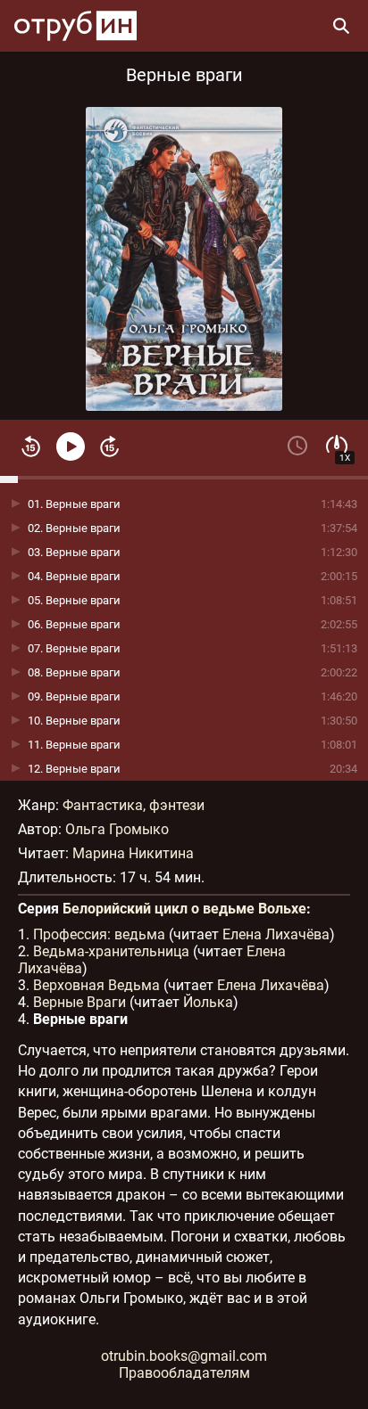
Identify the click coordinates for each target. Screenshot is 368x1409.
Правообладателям (184, 1372)
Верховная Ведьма (96, 985)
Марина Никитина (133, 853)
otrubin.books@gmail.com (184, 1356)
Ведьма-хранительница (111, 951)
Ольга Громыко (117, 829)
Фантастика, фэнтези (134, 805)
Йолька (208, 1002)
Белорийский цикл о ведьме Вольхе (184, 908)
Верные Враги (79, 1002)
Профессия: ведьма (99, 934)
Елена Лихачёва (276, 934)
